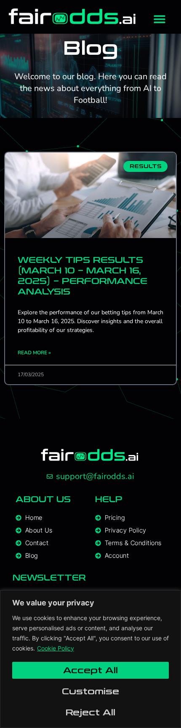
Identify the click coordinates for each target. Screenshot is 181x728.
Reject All (90, 712)
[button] (159, 19)
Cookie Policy (55, 648)
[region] (90, 659)
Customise (90, 691)
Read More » (34, 352)
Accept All (90, 670)
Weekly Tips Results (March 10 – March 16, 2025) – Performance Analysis (82, 276)
